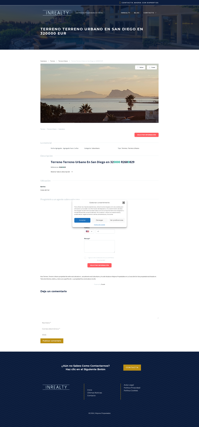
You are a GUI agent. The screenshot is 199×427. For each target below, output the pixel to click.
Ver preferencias (116, 220)
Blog (136, 13)
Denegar (99, 220)
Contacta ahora (131, 3)
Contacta (132, 368)
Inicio (89, 390)
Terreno (52, 61)
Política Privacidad (132, 388)
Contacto (149, 13)
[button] (124, 203)
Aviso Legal (129, 385)
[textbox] (89, 231)
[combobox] (89, 231)
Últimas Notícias (94, 393)
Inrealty (125, 13)
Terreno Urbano (63, 61)
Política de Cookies (99, 224)
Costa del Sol (44, 190)
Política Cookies (131, 391)
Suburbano (43, 61)
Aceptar (82, 220)
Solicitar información (146, 135)
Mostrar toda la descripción (60, 172)
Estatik (103, 284)
